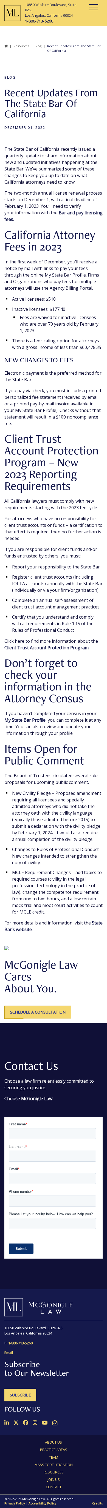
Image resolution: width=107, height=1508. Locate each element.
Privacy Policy (14, 1503)
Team (53, 1457)
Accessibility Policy (42, 1503)
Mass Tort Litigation (54, 1464)
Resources (21, 46)
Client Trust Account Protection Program (46, 648)
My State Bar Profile (25, 720)
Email (8, 1352)
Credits (97, 1503)
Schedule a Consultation (38, 1012)
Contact (53, 1486)
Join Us (53, 1479)
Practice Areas (53, 1449)
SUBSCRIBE (20, 1395)
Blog (38, 46)
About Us (53, 1442)
